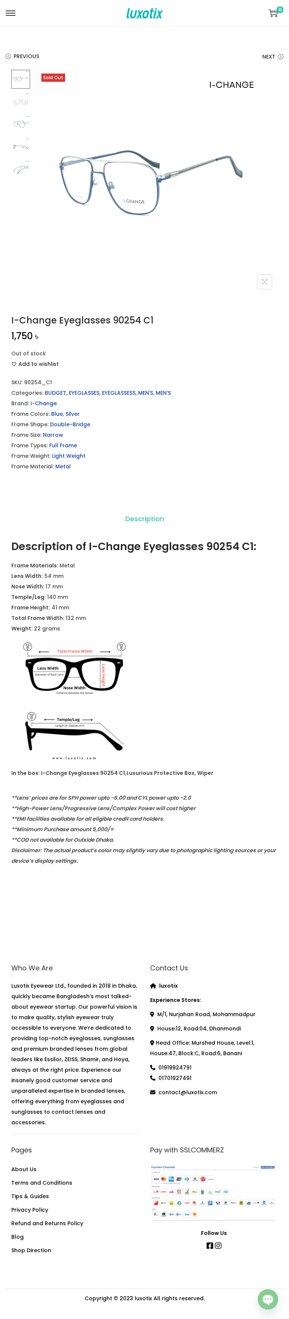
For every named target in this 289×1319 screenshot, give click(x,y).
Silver (72, 414)
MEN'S (145, 393)
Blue (57, 414)
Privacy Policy (29, 1210)
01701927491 (175, 1078)
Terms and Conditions (41, 1183)
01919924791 (175, 1067)
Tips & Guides (30, 1196)
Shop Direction (31, 1250)
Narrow (53, 435)
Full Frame (63, 445)
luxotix (143, 1298)
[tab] (144, 519)
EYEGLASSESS (118, 393)
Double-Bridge (70, 424)
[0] (273, 13)
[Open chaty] (268, 1299)
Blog (17, 1237)
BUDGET (55, 393)
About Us (24, 1169)
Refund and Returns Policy (47, 1223)
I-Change (43, 403)
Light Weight (68, 456)
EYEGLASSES (84, 393)
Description (144, 518)
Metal (63, 466)
